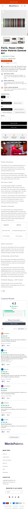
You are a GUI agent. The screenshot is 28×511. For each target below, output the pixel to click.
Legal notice (21, 508)
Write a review (13, 323)
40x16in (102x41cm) (7, 112)
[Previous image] (2, 22)
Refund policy (15, 506)
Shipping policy (15, 508)
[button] (2, 5)
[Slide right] (26, 40)
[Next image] (26, 22)
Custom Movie (6, 457)
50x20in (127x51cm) (20, 112)
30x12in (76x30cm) (19, 109)
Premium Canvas (18, 103)
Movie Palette (9, 506)
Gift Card (5, 454)
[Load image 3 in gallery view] (21, 40)
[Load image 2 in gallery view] (14, 40)
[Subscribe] (21, 492)
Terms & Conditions (7, 460)
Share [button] (4, 291)
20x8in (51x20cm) (6, 109)
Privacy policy (21, 506)
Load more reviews (14, 437)
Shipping (7, 62)
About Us (5, 463)
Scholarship (5, 472)
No (8, 97)
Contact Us (5, 466)
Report (8, 345)
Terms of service (8, 508)
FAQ (4, 469)
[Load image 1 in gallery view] (6, 40)
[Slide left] (1, 40)
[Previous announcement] (2, 1)
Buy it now (14, 127)
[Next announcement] (25, 1)
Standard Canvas (6, 103)
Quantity (3, 115)
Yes (3, 97)
